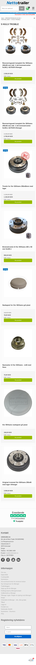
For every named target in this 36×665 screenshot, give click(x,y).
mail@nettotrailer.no (12, 553)
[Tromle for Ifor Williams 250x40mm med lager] (18, 167)
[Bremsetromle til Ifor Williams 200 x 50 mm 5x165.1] (18, 228)
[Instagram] (8, 560)
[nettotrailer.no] (18, 3)
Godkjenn (18, 636)
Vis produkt (18, 78)
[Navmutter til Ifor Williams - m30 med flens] (18, 346)
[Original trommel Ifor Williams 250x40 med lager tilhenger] (18, 463)
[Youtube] (13, 560)
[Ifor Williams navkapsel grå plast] (18, 405)
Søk (21, 8)
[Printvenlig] (34, 18)
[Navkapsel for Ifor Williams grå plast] (18, 286)
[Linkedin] (18, 560)
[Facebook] (3, 560)
